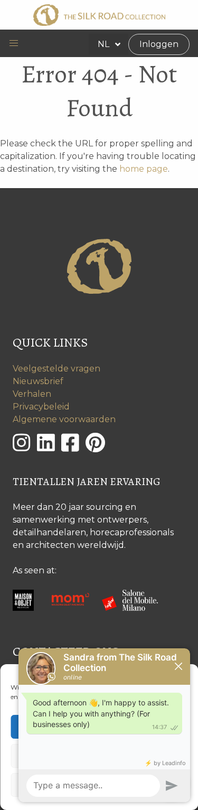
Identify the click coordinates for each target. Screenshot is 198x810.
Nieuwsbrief (38, 381)
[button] (13, 43)
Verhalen (32, 394)
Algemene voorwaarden (64, 419)
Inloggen (158, 44)
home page (143, 169)
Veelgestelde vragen (56, 369)
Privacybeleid (41, 407)
